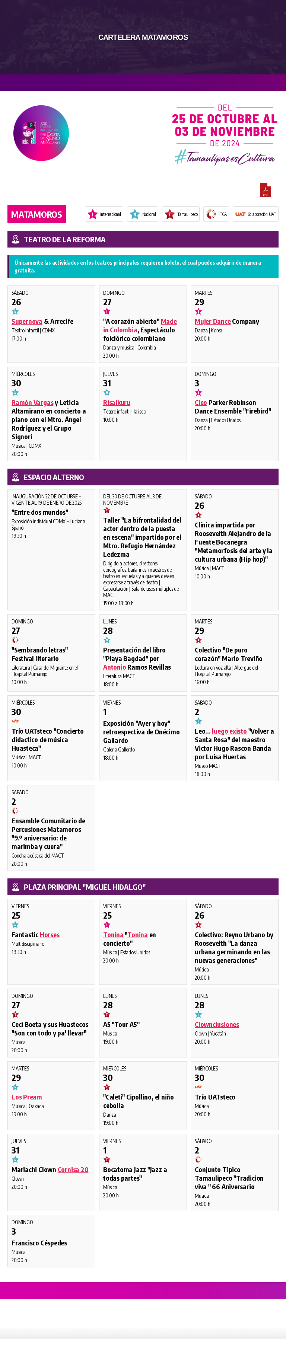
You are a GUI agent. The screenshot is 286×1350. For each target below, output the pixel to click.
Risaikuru (116, 402)
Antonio (114, 667)
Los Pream (27, 1096)
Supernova (27, 321)
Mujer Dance (213, 321)
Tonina (113, 934)
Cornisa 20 (73, 1169)
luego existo (229, 731)
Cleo (201, 402)
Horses (50, 934)
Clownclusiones (217, 1024)
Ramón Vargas (32, 402)
